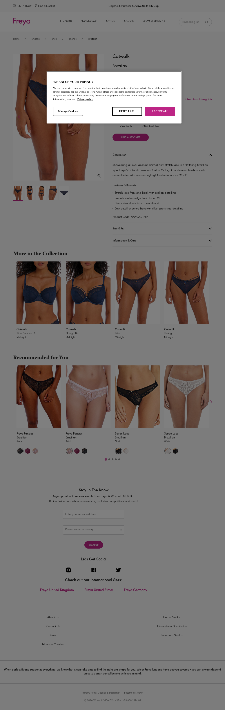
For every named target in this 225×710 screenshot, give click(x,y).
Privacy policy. (85, 99)
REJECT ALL (127, 111)
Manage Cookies (68, 111)
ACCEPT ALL (160, 111)
